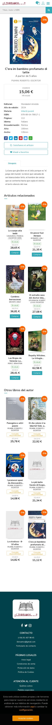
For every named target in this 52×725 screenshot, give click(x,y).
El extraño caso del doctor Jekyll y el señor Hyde (37, 296)
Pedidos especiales (26, 690)
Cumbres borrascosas (15, 298)
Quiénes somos (26, 686)
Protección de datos (26, 668)
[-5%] (15, 216)
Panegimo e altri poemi (15, 424)
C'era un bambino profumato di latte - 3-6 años (37, 543)
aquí (32, 706)
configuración (26, 709)
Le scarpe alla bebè (15, 232)
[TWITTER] (26, 626)
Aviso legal (26, 659)
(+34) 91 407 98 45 (26, 637)
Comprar (15, 252)
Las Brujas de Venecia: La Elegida (15, 359)
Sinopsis (12, 163)
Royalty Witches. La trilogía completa (37, 357)
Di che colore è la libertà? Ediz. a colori (37, 424)
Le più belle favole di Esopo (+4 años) (37, 483)
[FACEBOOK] (22, 626)
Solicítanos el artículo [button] (23, 145)
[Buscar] (49, 10)
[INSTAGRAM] (30, 626)
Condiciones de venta (26, 664)
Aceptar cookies (25, 718)
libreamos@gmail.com (26, 642)
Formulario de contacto (26, 646)
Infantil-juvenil (27, 111)
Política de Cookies (26, 672)
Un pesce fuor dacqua (37, 234)
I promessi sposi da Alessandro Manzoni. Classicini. (15, 481)
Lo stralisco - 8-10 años (15, 543)
